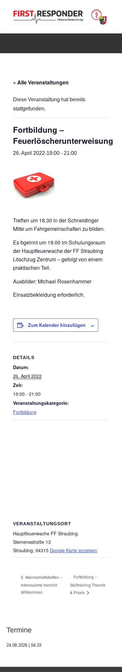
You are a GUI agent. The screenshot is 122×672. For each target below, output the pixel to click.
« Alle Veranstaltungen (41, 82)
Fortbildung (24, 412)
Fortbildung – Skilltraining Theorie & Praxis (87, 584)
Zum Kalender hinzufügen (57, 325)
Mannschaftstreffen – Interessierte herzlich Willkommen (41, 584)
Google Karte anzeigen (73, 550)
